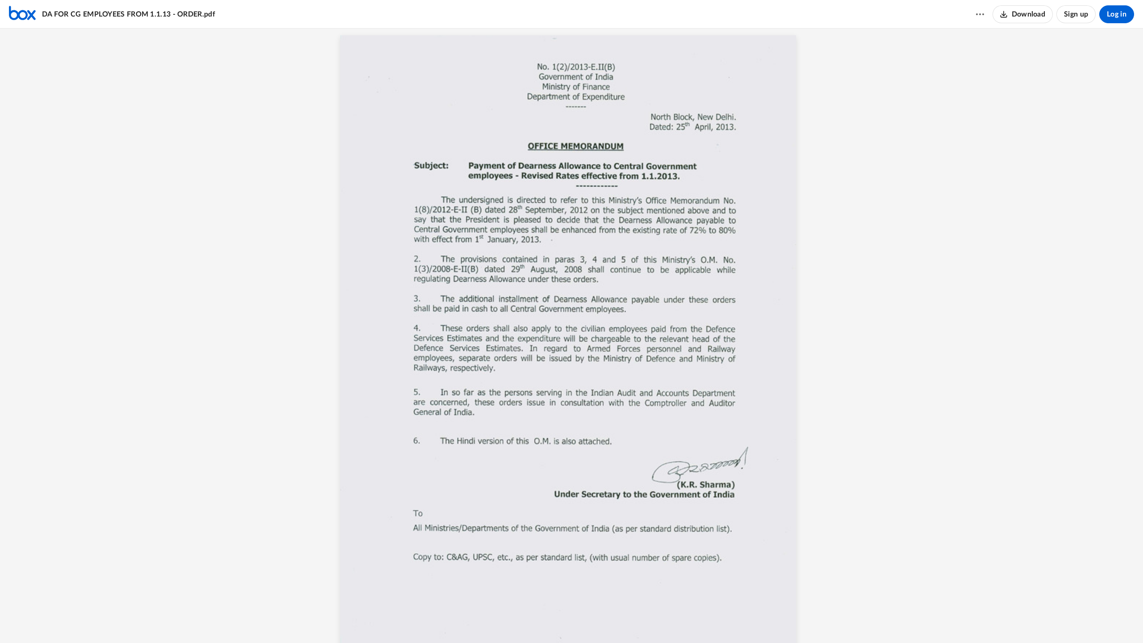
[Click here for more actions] (980, 14)
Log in (1116, 14)
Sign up (1076, 14)
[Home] (22, 14)
